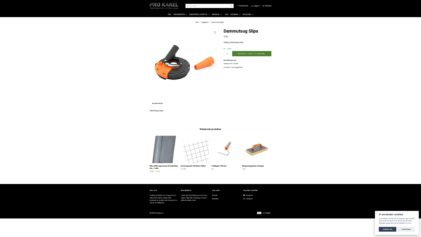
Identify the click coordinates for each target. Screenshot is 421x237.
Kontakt (215, 198)
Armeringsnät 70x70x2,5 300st (193, 169)
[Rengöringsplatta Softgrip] (256, 152)
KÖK (226, 17)
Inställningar (406, 229)
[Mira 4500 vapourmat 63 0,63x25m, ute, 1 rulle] (164, 152)
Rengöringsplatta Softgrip (253, 169)
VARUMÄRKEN (179, 17)
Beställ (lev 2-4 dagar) (251, 56)
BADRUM (215, 17)
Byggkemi (205, 25)
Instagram (249, 202)
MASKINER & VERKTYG (198, 17)
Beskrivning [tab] (157, 106)
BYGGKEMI (247, 17)
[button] (187, 18)
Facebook (249, 198)
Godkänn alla (387, 229)
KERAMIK (234, 17)
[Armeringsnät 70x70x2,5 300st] (195, 152)
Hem (169, 17)
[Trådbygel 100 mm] (225, 152)
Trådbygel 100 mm (219, 169)
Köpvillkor (215, 202)
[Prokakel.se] (180, 6)
